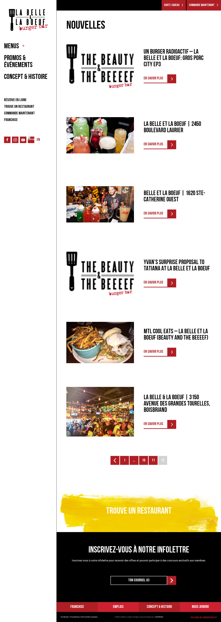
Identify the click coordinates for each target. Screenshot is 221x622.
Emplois (118, 607)
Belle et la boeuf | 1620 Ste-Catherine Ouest (174, 196)
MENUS (11, 46)
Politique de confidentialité (204, 617)
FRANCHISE (11, 120)
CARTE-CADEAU (171, 5)
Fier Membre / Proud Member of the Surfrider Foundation (79, 617)
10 (143, 460)
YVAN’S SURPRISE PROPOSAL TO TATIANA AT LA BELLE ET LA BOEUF (177, 265)
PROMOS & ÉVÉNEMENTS (18, 62)
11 (153, 460)
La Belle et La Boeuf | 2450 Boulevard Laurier (172, 127)
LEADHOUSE (159, 617)
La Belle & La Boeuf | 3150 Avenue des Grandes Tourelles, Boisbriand (177, 404)
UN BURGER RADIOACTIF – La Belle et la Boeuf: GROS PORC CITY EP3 (174, 58)
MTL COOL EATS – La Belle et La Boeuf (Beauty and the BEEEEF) (176, 335)
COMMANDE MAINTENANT (19, 113)
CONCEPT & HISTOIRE (25, 77)
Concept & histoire (159, 607)
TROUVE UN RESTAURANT (19, 107)
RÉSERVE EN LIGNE (15, 100)
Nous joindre (200, 607)
